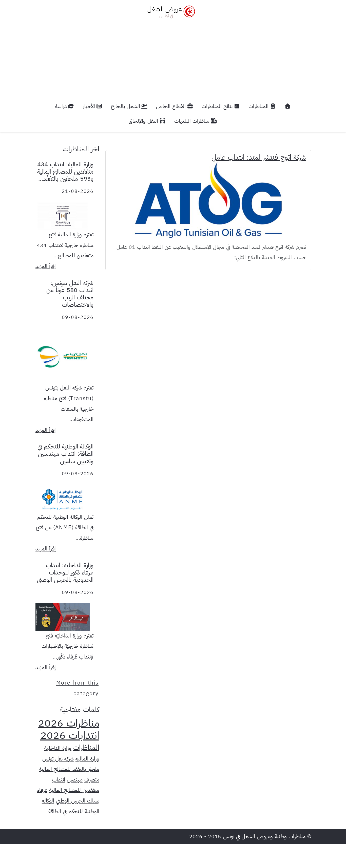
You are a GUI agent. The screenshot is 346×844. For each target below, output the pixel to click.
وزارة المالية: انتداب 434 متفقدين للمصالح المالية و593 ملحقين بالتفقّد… (65, 171)
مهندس (75, 780)
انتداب (58, 780)
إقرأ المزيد (45, 266)
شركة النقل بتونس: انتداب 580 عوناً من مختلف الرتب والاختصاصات (69, 293)
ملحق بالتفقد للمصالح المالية (69, 769)
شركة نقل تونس (58, 759)
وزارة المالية (87, 759)
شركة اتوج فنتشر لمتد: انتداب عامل (259, 157)
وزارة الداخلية (57, 748)
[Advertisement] (173, 57)
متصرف (91, 780)
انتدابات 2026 (69, 735)
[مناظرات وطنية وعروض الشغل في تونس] (170, 11)
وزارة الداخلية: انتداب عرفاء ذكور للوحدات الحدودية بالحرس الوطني (65, 572)
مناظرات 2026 (68, 723)
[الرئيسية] (287, 106)
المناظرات (86, 747)
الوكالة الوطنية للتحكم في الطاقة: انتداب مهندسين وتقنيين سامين (65, 454)
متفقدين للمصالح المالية (74, 790)
